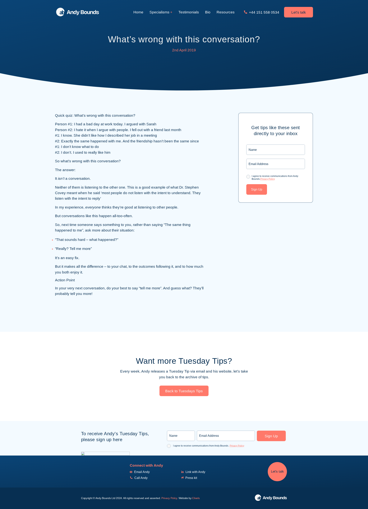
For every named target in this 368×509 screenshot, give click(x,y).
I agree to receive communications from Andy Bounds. (275, 177)
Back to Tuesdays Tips (184, 391)
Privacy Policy (267, 179)
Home (138, 12)
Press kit (191, 477)
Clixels (196, 498)
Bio (207, 12)
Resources (226, 12)
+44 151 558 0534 (263, 12)
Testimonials (188, 12)
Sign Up (256, 189)
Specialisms (159, 12)
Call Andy (141, 477)
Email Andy (141, 472)
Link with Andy (195, 472)
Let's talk (298, 12)
